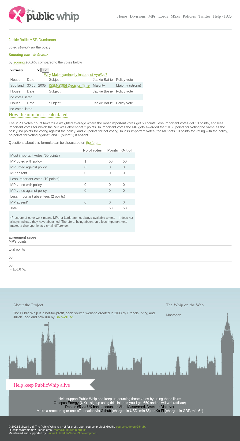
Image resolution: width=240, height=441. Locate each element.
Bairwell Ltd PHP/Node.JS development (72, 433)
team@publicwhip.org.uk (70, 430)
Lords (163, 16)
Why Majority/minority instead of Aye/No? (75, 75)
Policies (189, 16)
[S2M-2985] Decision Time (69, 85)
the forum (93, 143)
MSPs (175, 16)
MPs (152, 16)
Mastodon (173, 315)
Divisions (138, 16)
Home (122, 16)
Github (106, 411)
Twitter (204, 16)
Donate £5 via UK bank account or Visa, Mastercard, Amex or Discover (119, 407)
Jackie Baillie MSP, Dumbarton (32, 40)
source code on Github (130, 426)
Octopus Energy (66, 403)
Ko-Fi (160, 411)
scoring (19, 62)
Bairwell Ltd (64, 317)
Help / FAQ (222, 16)
